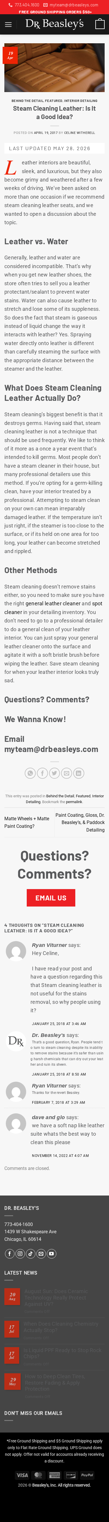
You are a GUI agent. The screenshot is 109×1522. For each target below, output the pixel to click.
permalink (74, 802)
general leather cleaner (53, 603)
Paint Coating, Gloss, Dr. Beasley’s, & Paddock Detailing (80, 822)
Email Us (51, 897)
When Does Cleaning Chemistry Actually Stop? (61, 1327)
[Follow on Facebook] (10, 1254)
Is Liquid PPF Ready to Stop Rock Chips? (63, 1353)
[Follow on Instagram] (20, 1254)
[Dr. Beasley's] (55, 24)
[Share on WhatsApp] (30, 773)
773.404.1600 (27, 4)
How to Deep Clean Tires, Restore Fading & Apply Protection (55, 1382)
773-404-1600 (18, 1224)
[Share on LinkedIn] (78, 773)
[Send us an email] (41, 1254)
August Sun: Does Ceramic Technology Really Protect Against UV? (56, 1297)
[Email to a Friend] (66, 773)
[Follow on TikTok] (30, 1254)
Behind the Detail (28, 101)
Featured (53, 101)
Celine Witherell (79, 133)
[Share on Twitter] (54, 773)
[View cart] (100, 24)
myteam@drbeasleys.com (74, 4)
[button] (8, 24)
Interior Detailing (80, 101)
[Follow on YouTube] (51, 1254)
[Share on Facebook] (42, 773)
